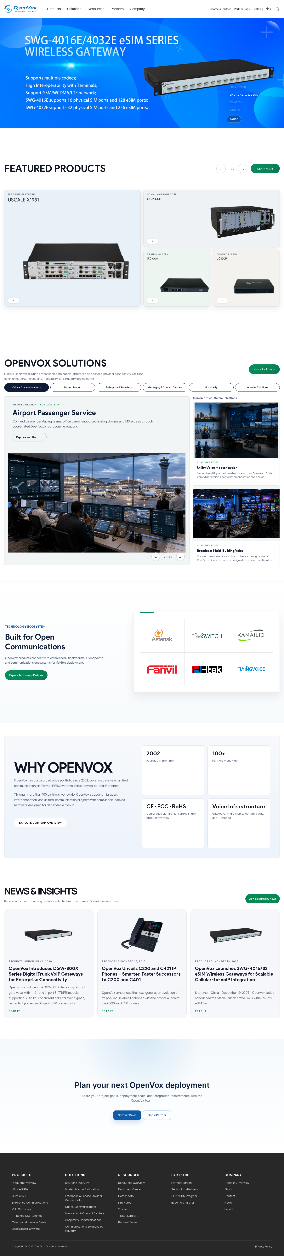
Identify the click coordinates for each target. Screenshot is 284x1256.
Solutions (74, 9)
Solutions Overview (77, 1183)
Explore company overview (40, 822)
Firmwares (124, 1202)
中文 (269, 8)
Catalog (258, 8)
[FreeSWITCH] (206, 635)
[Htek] (206, 669)
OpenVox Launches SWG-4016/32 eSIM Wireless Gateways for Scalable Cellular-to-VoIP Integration (234, 974)
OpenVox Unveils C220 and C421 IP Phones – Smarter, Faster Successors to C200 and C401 (141, 974)
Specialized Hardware (26, 1229)
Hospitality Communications (83, 1220)
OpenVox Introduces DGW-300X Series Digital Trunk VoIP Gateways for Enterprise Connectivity (46, 974)
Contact (229, 1196)
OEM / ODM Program (184, 1196)
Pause (234, 119)
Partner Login (242, 8)
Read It (14, 1011)
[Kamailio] (251, 635)
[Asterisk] (162, 635)
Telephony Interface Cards (29, 1222)
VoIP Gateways (21, 1209)
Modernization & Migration (82, 1189)
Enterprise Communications (30, 1202)
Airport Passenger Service (54, 412)
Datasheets (126, 1196)
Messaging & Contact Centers (85, 1213)
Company (137, 9)
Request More (127, 1222)
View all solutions (264, 369)
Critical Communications (81, 1207)
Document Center (130, 1189)
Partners (117, 9)
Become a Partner (220, 8)
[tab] (26, 387)
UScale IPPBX (20, 1189)
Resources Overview (131, 1183)
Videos (122, 1209)
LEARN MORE (265, 168)
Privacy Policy (263, 1246)
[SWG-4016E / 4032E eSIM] (142, 72)
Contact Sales (127, 1115)
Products (54, 9)
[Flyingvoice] (251, 669)
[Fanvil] (162, 669)
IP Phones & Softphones (27, 1215)
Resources (96, 9)
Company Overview (236, 1183)
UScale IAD (19, 1196)
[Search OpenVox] (277, 8)
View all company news (262, 898)
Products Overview (24, 1183)
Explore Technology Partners (26, 675)
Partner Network (181, 1183)
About (228, 1189)
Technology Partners (184, 1189)
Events (228, 1209)
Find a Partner (157, 1115)
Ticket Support (128, 1215)
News (228, 1202)
